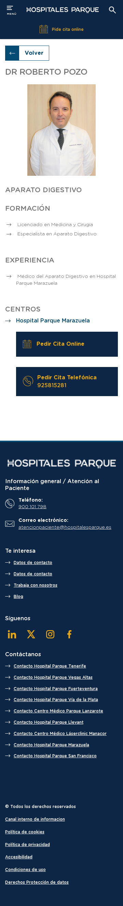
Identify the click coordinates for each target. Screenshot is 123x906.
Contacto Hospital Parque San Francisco (55, 756)
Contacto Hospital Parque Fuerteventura (56, 689)
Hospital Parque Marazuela (53, 320)
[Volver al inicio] (62, 10)
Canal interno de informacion (35, 819)
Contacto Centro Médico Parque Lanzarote (58, 711)
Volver (34, 53)
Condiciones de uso (25, 870)
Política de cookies (24, 832)
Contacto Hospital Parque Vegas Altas (53, 677)
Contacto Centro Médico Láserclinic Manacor (60, 734)
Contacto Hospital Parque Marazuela (51, 745)
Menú (11, 9)
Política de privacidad (27, 845)
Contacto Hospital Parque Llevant (48, 722)
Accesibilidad (18, 857)
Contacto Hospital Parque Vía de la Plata (56, 700)
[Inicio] (61, 463)
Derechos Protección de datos (37, 882)
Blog (18, 597)
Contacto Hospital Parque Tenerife (50, 666)
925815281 (51, 385)
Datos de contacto (33, 563)
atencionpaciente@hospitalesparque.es (64, 527)
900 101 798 (32, 506)
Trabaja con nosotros (35, 585)
